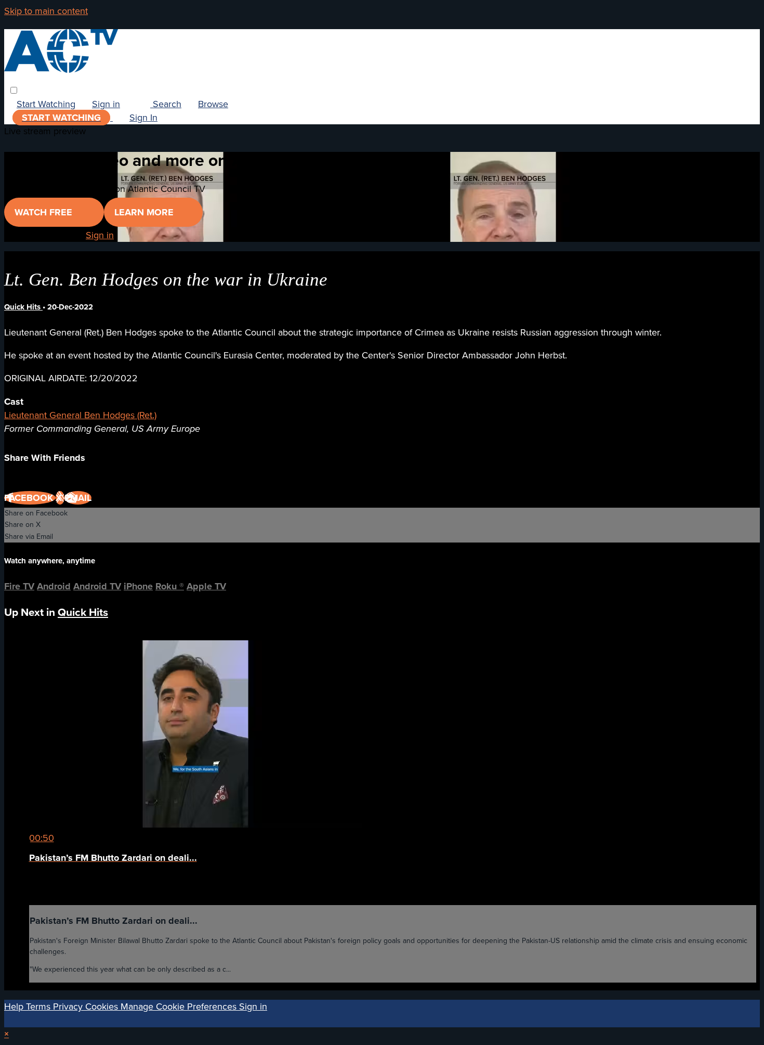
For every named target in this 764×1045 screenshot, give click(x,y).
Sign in (106, 104)
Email (77, 498)
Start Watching (46, 104)
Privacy (69, 1006)
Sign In (143, 117)
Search (165, 104)
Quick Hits (23, 307)
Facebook (30, 498)
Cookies (103, 1006)
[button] (13, 90)
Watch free (45, 212)
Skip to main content (46, 11)
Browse (213, 104)
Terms (39, 1006)
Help (15, 1006)
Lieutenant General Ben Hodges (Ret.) (80, 415)
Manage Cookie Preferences (180, 1006)
